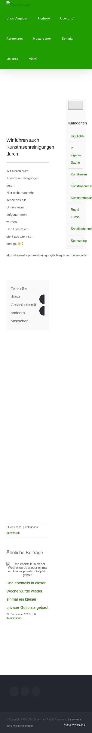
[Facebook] (43, 299)
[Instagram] (25, 691)
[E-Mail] (43, 311)
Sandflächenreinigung (76, 228)
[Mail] (14, 691)
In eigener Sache (76, 155)
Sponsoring (76, 240)
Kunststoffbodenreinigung (76, 198)
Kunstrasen (13, 532)
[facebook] (47, 332)
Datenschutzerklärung (20, 725)
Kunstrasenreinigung (76, 186)
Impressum (74, 719)
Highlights (76, 136)
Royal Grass (75, 213)
